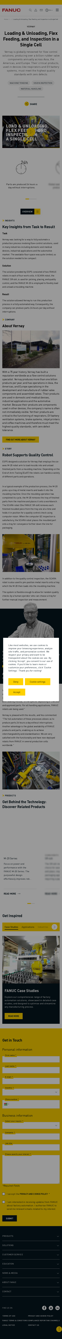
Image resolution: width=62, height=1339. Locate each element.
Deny (15, 681)
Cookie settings (37, 681)
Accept (16, 692)
